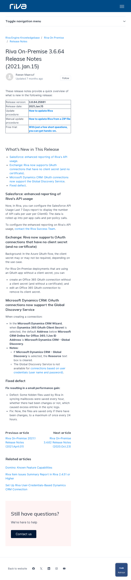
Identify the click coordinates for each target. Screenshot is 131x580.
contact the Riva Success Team (35, 228)
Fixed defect (18, 185)
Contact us (24, 534)
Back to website (17, 568)
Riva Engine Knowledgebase (22, 37)
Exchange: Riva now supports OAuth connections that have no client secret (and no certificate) (40, 169)
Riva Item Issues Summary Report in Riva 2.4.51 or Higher (37, 476)
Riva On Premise (54, 37)
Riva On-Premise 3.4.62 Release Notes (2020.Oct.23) (57, 442)
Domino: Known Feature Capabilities (28, 467)
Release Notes (18, 41)
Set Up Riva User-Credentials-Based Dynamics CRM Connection (35, 487)
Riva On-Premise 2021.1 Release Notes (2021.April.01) (20, 442)
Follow (65, 78)
